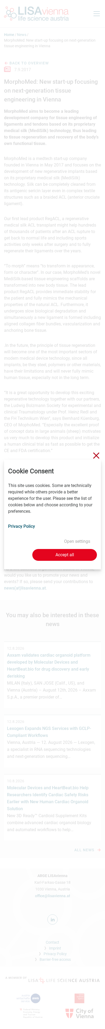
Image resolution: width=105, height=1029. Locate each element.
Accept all (64, 554)
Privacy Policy (21, 526)
